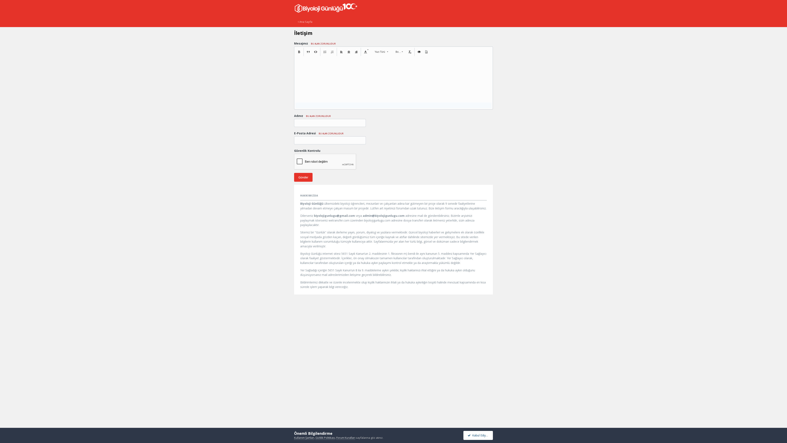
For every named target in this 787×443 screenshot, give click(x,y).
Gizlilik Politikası (325, 438)
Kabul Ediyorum (482, 435)
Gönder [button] (303, 177)
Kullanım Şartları (304, 438)
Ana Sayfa (305, 22)
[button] (299, 52)
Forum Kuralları (345, 438)
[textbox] (393, 76)
